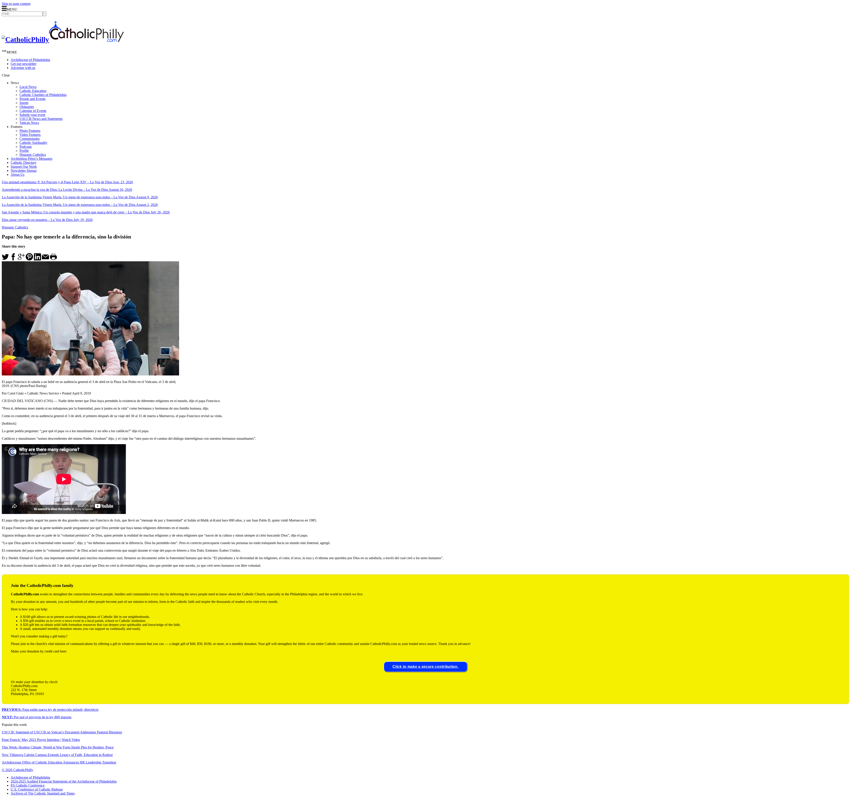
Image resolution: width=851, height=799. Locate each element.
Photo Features (30, 131)
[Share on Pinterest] (29, 259)
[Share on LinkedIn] (37, 259)
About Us (17, 174)
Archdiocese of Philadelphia (30, 60)
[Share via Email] (45, 259)
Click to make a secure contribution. (425, 666)
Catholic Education (33, 91)
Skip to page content (16, 4)
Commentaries (30, 139)
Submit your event (32, 115)
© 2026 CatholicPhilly (17, 770)
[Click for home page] (63, 39)
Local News (28, 87)
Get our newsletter (23, 64)
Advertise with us (23, 68)
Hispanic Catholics (33, 154)
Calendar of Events (33, 111)
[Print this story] (53, 259)
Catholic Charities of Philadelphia (43, 95)
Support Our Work (24, 166)
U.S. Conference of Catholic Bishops (37, 789)
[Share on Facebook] (13, 259)
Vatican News (29, 123)
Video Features (30, 135)
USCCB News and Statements (41, 119)
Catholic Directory (24, 162)
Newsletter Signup (24, 170)
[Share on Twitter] (5, 259)
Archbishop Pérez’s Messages (31, 158)
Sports (24, 103)
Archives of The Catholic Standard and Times (43, 793)
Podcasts (26, 146)
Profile (24, 150)
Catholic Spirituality (33, 143)
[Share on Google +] (21, 259)
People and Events (32, 99)
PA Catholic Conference (28, 785)
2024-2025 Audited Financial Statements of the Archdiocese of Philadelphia (64, 781)
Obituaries (27, 107)
